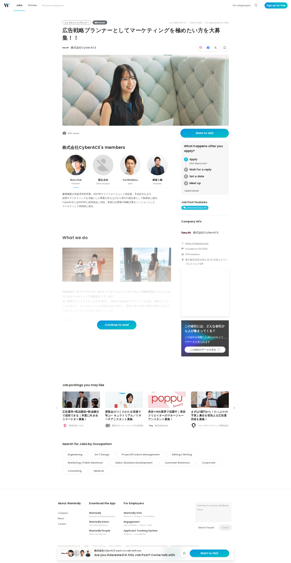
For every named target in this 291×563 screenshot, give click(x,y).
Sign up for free (276, 5)
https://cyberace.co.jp (196, 243)
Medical (99, 471)
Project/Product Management (141, 454)
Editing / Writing (182, 454)
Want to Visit (205, 133)
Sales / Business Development (134, 462)
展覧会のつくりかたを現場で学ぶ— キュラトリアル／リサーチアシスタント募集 (123, 415)
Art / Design (102, 454)
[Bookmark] (224, 47)
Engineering (75, 454)
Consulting (75, 471)
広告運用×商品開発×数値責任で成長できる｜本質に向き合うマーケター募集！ (80, 415)
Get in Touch (206, 527)
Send (225, 527)
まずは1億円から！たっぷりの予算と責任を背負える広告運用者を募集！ (209, 415)
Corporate (208, 462)
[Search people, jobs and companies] (256, 5)
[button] (69, 503)
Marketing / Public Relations (85, 462)
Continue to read (117, 325)
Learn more (192, 190)
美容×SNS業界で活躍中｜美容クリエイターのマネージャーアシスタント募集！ (167, 415)
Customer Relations (177, 462)
